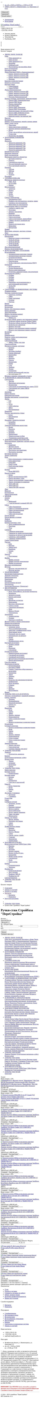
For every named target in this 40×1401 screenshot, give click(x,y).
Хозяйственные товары (12, 826)
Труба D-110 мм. (14, 240)
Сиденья (11, 300)
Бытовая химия (10, 775)
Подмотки (8, 332)
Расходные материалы (12, 625)
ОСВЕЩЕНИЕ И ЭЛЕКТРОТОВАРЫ (17, 378)
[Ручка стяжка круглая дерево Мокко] (13, 1264)
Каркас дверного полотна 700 (18, 75)
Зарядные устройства (16, 620)
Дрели (11, 674)
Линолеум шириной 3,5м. (17, 148)
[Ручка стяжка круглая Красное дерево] (14, 1273)
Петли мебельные (14, 810)
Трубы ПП (12, 286)
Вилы (10, 710)
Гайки (7, 505)
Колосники (12, 764)
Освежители (13, 780)
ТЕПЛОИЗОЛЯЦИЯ (12, 572)
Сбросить (4, 930)
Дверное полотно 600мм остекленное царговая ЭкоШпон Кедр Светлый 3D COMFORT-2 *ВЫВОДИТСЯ (20, 1200)
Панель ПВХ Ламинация (17, 107)
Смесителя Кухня (10, 344)
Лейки (11, 713)
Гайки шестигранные (16, 514)
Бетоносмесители (14, 666)
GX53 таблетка (14, 406)
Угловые (11, 174)
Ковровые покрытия (11, 153)
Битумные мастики (11, 454)
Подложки (8, 176)
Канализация (9, 236)
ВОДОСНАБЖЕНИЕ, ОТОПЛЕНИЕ (17, 250)
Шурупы (7, 567)
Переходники (13, 434)
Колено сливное (14, 851)
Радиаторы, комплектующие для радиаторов (23, 272)
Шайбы (7, 558)
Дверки (11, 761)
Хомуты (7, 554)
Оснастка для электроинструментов (20, 680)
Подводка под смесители (17, 325)
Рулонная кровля (14, 865)
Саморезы (8, 530)
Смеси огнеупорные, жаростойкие (20, 219)
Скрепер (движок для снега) (18, 749)
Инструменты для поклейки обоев (20, 67)
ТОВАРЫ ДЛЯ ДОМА (12, 768)
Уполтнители (9, 584)
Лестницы (12, 795)
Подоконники (9, 120)
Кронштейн (12, 855)
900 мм (11, 173)
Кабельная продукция (12, 395)
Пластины (12, 526)
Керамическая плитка (12, 151)
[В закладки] (20, 1091)
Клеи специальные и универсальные (21, 459)
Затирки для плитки (15, 211)
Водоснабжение (10, 252)
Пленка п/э (12, 704)
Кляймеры (8, 521)
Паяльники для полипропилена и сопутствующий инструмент (20, 283)
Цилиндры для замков (16, 136)
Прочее (7, 333)
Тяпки (11, 720)
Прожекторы (13, 385)
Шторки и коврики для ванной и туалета (18, 376)
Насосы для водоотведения (14, 249)
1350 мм (11, 169)
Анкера (7, 498)
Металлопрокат (10, 187)
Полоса (11, 190)
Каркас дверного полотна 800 (18, 77)
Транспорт (8, 881)
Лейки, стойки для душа (17, 342)
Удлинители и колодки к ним (18, 438)
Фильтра (11, 287)
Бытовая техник (10, 772)
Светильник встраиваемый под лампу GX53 (23, 386)
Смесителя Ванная (11, 340)
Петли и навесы (14, 809)
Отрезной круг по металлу (17, 636)
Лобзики (11, 676)
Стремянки (12, 796)
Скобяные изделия (11, 802)
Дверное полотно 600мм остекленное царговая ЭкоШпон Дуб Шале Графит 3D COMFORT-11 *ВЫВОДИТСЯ (20, 1115)
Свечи (11, 833)
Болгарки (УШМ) (14, 667)
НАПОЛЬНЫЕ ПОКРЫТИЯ (14, 137)
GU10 (10, 404)
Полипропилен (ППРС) (12, 273)
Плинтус (11, 160)
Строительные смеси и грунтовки (16, 206)
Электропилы (13, 613)
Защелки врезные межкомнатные (19, 128)
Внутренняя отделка (11, 1315)
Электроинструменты (12, 664)
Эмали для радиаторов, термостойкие (21, 480)
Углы (10, 528)
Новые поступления (11, 1298)
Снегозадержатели (11, 878)
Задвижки (12, 763)
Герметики (12, 445)
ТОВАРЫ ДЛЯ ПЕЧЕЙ (12, 750)
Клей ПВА (12, 462)
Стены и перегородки (12, 197)
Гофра (11, 296)
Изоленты (12, 830)
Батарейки (12, 422)
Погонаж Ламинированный (18, 97)
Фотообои (12, 63)
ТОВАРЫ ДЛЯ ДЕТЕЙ (12, 879)
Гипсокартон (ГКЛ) (15, 199)
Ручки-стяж (12, 134)
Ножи (10, 646)
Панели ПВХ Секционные (17, 114)
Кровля (7, 863)
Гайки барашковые (15, 507)
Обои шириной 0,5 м (15, 61)
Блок (10, 544)
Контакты (8, 893)
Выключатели (13, 416)
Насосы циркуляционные (17, 270)
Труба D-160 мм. (14, 242)
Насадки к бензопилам (16, 604)
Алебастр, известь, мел (16, 208)
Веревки (11, 828)
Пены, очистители (15, 448)
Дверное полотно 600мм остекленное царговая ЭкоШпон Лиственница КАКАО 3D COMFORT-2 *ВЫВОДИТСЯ (20, 1216)
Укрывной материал (15, 703)
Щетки (11, 825)
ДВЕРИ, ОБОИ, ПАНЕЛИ (13, 54)
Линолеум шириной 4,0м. (17, 150)
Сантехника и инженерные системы (17, 1324)
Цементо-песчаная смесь (17, 224)
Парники (12, 706)
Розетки (11, 418)
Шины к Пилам (14, 611)
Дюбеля (7, 519)
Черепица (12, 867)
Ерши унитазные (14, 298)
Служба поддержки (7, 1301)
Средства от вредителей (16, 782)
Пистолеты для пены (15, 452)
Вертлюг (11, 545)
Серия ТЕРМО (13, 88)
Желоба (11, 848)
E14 (10, 401)
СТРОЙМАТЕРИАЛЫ (12, 178)
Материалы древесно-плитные (15, 180)
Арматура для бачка (15, 295)
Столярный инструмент (16, 657)
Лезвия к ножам (14, 644)
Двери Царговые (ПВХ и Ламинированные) (19, 72)
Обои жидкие (13, 60)
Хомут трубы (13, 862)
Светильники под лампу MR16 (19, 388)
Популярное (5, 1310)
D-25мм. (11, 277)
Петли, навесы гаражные (17, 812)
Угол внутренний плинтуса (18, 164)
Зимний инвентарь (11, 743)
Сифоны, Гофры (10, 339)
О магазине (8, 888)
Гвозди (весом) (9, 515)
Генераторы (12, 673)
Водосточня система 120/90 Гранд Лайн (18, 844)
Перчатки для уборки (16, 821)
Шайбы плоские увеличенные (19, 561)
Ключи (11, 598)
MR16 (11, 408)
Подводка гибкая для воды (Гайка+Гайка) (22, 321)
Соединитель (13, 858)
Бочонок (11, 348)
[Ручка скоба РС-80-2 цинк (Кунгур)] (13, 1246)
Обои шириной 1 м (15, 58)
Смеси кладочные (14, 217)
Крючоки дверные (15, 807)
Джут (6, 233)
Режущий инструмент (12, 643)
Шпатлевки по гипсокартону (18, 204)
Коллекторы (9, 307)
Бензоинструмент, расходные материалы (18, 590)
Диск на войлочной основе (18, 628)
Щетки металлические (16, 660)
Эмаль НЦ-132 (13, 484)
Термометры (13, 839)
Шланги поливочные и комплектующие (22, 722)
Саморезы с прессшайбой (17, 537)
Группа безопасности (16, 268)
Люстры (11, 381)
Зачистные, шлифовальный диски (20, 630)
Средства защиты (10, 662)
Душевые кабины (10, 291)
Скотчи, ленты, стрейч (16, 835)
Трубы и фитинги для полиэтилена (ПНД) (23, 263)
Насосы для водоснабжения (18, 259)
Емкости (7, 784)
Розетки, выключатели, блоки (14, 413)
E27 (10, 402)
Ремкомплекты (9, 335)
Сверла (11, 639)
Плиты (11, 766)
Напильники (13, 602)
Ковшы (11, 789)
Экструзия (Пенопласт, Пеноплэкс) (16, 586)
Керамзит (12, 213)
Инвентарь (8, 708)
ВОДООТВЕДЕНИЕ (12, 234)
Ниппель (11, 358)
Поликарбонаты (14, 701)
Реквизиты (12, 897)
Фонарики (12, 424)
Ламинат (7, 139)
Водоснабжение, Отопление (14, 1319)
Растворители (9, 492)
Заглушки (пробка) (15, 351)
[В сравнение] (22, 1091)
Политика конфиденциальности (15, 1296)
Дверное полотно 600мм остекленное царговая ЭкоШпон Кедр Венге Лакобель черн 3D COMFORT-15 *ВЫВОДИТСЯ (20, 1183)
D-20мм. (11, 275)
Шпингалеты (13, 816)
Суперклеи (12, 468)
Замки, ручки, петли (11, 123)
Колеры (7, 469)
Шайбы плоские (14, 560)
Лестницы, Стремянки (12, 793)
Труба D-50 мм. (14, 243)
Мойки (11, 678)
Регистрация (9, 21)
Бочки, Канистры (14, 786)
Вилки (11, 427)
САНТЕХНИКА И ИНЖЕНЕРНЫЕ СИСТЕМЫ (21, 289)
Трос (10, 552)
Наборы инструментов (12, 623)
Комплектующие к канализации (19, 238)
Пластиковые (13, 556)
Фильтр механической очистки (19, 372)
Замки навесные (10, 770)
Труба (10, 860)
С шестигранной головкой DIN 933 (20, 503)
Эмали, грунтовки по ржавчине (19, 482)
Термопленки (13, 840)
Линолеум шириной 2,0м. (17, 143)
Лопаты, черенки (14, 715)
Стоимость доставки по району (15, 1293)
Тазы (10, 791)
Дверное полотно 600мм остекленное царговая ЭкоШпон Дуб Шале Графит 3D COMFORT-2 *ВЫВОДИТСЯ (20, 1131)
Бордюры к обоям (10, 70)
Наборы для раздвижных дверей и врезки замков (21, 121)
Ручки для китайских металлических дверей (23, 132)
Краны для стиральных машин (15, 309)
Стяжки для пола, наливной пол (19, 220)
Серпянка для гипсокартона (18, 203)
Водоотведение (10, 1317)
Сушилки (12, 837)
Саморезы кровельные (16, 531)
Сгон (10, 365)
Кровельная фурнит (15, 870)
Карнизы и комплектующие (14, 81)
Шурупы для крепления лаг (18, 568)
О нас (6, 1289)
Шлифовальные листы (16, 641)
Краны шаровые (10, 310)
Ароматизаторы (14, 616)
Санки (7, 800)
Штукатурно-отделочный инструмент (21, 658)
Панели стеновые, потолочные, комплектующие (21, 98)
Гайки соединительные (16, 510)
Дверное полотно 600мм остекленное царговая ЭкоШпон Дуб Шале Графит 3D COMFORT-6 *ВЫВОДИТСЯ (20, 1148)
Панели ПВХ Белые (15, 102)
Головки (11, 618)
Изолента (12, 429)
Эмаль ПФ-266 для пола (16, 487)
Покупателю (5, 1286)
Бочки (11, 475)
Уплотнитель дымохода (16, 754)
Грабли (11, 711)
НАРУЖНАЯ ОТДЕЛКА (13, 842)
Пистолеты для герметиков (18, 450)
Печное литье (9, 759)
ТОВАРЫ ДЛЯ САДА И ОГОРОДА (17, 694)
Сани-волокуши (14, 747)
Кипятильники (13, 773)
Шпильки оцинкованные (13, 565)
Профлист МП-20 (14, 874)
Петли (11, 130)
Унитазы (11, 302)
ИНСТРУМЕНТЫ (11, 588)
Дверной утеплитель (11, 575)
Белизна (11, 777)
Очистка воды (13, 261)
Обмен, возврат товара (12, 1295)
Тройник (11, 367)
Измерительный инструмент (18, 653)
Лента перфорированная (17, 524)
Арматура (12, 189)
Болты (7, 499)
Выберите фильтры (14, 930)
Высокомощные (14, 409)
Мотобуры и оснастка (16, 600)
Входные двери (10, 84)
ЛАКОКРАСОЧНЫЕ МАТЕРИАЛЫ (17, 439)
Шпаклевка (12, 226)
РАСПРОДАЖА (14, 105)
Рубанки (11, 685)
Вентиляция (9, 305)
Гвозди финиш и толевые (13, 517)
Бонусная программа (11, 898)
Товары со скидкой (11, 890)
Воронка (11, 846)
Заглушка (12, 849)
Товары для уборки (11, 817)
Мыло (11, 779)
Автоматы (8, 392)
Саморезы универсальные (17, 538)
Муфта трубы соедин (16, 856)
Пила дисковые (14, 683)
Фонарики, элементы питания (15, 420)
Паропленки (9, 579)
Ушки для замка (14, 814)
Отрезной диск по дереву (17, 634)
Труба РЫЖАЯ (14, 245)
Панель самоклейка (15, 104)
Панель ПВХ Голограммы (17, 109)
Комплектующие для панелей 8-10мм (21, 111)
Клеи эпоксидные (14, 461)
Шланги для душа (14, 326)
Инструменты (9, 1320)
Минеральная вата (11, 577)
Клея (6, 457)
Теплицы (12, 699)
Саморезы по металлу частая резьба (20, 535)
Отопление (8, 264)
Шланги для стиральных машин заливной (22, 328)
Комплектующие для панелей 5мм (20, 116)
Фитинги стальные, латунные (14, 346)
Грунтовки (12, 210)
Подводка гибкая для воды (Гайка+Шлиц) (23, 323)
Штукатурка (13, 227)
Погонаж (12, 79)
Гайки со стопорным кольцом (18, 508)
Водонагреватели (14, 266)
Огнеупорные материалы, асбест (15, 757)
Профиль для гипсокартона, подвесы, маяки (23, 201)
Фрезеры (11, 689)
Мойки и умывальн (11, 316)
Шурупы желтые (14, 570)
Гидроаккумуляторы (15, 257)
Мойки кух (12, 317)
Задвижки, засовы (14, 803)
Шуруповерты (13, 690)
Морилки (8, 491)
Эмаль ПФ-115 (13, 485)
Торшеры (12, 390)
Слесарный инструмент (16, 655)
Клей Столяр (13, 464)
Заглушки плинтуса (15, 158)
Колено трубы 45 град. (16, 853)
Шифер (7, 229)
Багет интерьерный (11, 68)
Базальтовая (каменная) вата (14, 574)
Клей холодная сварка (16, 466)
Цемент (11, 222)
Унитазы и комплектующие (14, 293)
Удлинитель (12, 370)
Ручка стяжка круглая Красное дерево (13, 1275)
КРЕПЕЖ (8, 496)
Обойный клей (13, 65)
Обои (6, 56)
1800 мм (11, 171)
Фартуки (7, 118)
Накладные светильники (17, 383)
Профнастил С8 (14, 876)
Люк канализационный (12, 247)
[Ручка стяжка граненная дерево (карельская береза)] (18, 1255)
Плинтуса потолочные (12, 83)
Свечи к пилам (13, 605)
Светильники (9, 379)
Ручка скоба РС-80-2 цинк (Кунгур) (12, 1248)
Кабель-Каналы (10, 393)
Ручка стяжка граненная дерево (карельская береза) (18, 1257)
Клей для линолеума (11, 155)
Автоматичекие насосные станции (20, 256)
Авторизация (9, 19)
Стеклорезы (12, 650)
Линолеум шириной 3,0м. (17, 146)
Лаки (6, 489)
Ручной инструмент (11, 651)
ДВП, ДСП (12, 181)
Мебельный (12, 501)
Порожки (8, 167)
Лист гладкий (13, 872)
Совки (11, 823)
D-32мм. (11, 279)
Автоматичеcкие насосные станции (20, 254)
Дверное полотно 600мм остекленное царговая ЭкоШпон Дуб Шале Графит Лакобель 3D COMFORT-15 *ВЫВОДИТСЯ (20, 1165)
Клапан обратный (14, 353)
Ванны (7, 303)
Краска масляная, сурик (16, 478)
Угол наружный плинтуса (17, 166)
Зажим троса (13, 547)
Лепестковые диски (15, 632)
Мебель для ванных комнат (14, 314)
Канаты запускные (15, 597)
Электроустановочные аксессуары (16, 425)
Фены (10, 687)
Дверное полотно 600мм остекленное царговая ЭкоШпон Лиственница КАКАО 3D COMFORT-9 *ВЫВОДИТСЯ (20, 1232)
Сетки (11, 192)
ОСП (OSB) (12, 183)
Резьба (11, 363)
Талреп (11, 551)
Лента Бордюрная (10, 312)
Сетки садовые (13, 738)
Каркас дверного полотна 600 (18, 74)
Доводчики (12, 125)
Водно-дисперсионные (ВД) (18, 477)
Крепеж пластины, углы (13, 522)
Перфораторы (13, 681)
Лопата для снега (14, 745)
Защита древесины (11, 455)
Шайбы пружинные (15, 563)
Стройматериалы (10, 1313)
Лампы (7, 399)
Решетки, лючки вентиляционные (16, 337)
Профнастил (9, 869)
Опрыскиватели (14, 717)
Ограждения (9, 724)
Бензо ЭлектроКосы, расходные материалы (23, 591)
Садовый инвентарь (11, 726)
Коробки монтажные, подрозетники (17, 397)
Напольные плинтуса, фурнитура (16, 157)
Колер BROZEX (14, 471)
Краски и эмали (10, 473)
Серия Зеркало (13, 86)
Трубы (11, 194)
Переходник (13, 362)
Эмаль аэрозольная (11, 494)
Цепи (10, 609)
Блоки (11, 415)
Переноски (8, 411)
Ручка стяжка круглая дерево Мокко (13, 1266)
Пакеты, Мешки (14, 832)
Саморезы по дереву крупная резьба (20, 533)
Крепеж (7, 1322)
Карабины (12, 549)
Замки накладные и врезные (18, 127)
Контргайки (13, 355)
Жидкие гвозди (14, 446)
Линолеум (8, 141)
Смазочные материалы (16, 607)
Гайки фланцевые (14, 512)
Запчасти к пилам (14, 595)
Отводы (11, 360)
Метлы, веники (14, 819)
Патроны (12, 432)
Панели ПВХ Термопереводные (19, 100)
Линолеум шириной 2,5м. (17, 144)
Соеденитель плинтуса (16, 162)
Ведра (11, 787)
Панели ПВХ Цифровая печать (19, 113)
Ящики (7, 692)
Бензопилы (12, 593)
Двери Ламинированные (13, 90)
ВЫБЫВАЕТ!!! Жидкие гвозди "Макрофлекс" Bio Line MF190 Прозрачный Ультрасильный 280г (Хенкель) (19, 1085)
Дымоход (8, 752)
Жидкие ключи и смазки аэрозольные (17, 621)
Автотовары (9, 614)
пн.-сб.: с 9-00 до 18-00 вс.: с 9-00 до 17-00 (19, 5)
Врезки (11, 349)
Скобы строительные (12, 540)
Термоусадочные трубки (17, 436)
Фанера (11, 185)
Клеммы (11, 431)
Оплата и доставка (11, 891)
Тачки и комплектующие (17, 719)
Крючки (11, 805)
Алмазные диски (14, 627)
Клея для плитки (14, 215)
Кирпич (7, 756)
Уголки (11, 196)
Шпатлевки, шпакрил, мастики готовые (18, 231)
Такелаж (7, 542)
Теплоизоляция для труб (13, 583)
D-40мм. (11, 280)
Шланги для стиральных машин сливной (22, 330)
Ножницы (12, 648)
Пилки (11, 637)
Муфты (11, 356)
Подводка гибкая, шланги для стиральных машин (21, 319)
